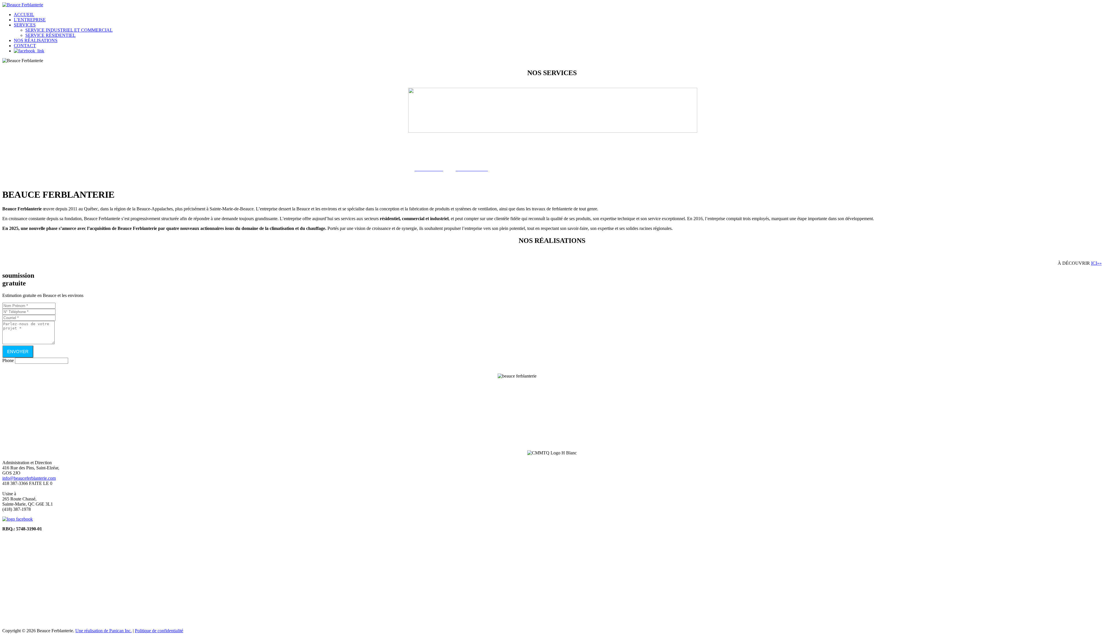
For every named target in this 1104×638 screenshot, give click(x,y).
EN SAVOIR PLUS (462, 421)
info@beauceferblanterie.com (29, 478)
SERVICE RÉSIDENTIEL (50, 35)
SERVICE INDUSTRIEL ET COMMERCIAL (69, 30)
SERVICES (25, 24)
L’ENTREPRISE (30, 19)
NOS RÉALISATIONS (35, 40)
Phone (8, 360)
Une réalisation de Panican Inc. (103, 630)
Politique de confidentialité (159, 630)
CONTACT (25, 45)
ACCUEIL (24, 14)
